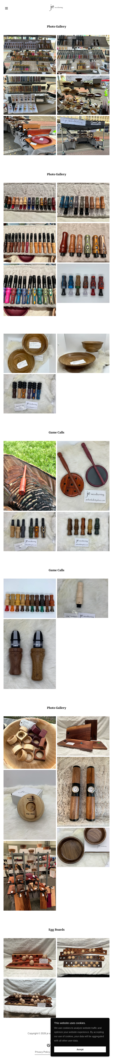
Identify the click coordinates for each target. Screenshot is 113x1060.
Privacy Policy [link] (42, 1052)
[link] (56, 7)
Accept (80, 1049)
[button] (11, 8)
